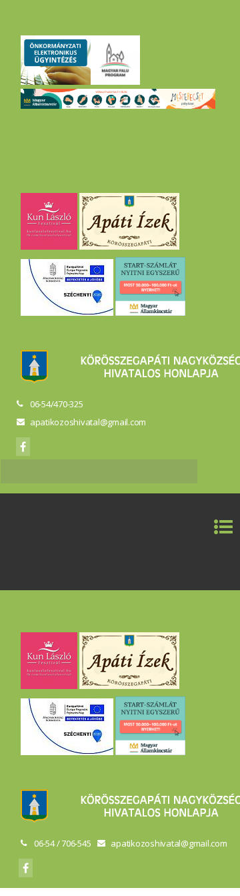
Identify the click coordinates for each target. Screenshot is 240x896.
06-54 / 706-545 (62, 843)
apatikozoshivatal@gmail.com (88, 422)
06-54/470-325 (56, 404)
